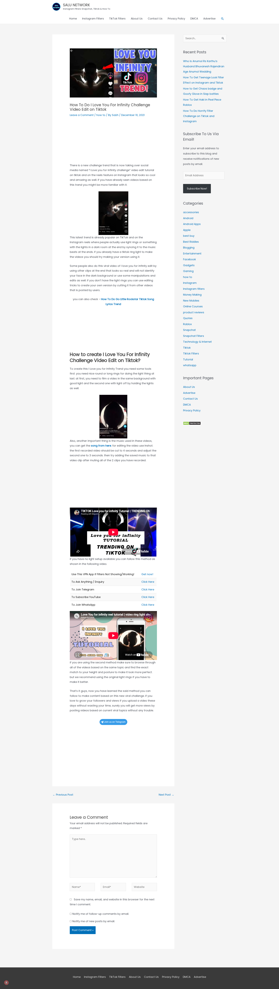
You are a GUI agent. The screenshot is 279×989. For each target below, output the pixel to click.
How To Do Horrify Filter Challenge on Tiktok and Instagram (198, 116)
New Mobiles (191, 300)
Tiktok (187, 347)
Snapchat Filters (193, 336)
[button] (222, 18)
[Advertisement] (113, 142)
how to (100, 115)
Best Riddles (191, 242)
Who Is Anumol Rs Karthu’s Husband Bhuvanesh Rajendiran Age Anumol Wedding (203, 66)
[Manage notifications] (6, 982)
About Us (137, 18)
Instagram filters (194, 289)
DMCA (194, 18)
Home (73, 18)
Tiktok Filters (191, 353)
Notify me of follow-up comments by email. (100, 914)
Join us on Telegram (115, 721)
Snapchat (189, 330)
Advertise (209, 18)
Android (188, 218)
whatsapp (189, 365)
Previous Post (63, 794)
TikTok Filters (117, 18)
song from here (101, 445)
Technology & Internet (197, 342)
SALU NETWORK (76, 5)
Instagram (190, 283)
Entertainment (192, 253)
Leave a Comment (82, 115)
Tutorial (188, 359)
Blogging (188, 247)
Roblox (187, 324)
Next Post (166, 794)
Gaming (188, 271)
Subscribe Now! (197, 188)
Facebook (189, 259)
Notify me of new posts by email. (93, 921)
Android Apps (192, 224)
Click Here (147, 582)
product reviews (193, 312)
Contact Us (155, 18)
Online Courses (193, 306)
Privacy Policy (176, 18)
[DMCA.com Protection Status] (192, 423)
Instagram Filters (93, 18)
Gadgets (189, 265)
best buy (188, 236)
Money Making (192, 294)
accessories (191, 212)
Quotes (188, 318)
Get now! (147, 574)
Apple (187, 230)
